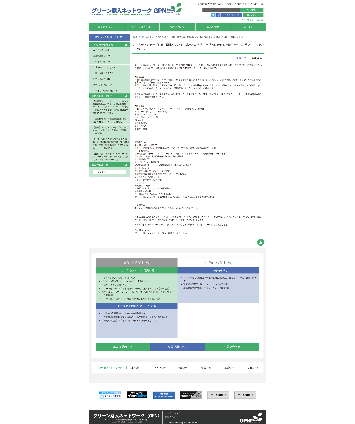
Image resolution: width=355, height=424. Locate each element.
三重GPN (229, 367)
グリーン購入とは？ (142, 27)
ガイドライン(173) (101, 50)
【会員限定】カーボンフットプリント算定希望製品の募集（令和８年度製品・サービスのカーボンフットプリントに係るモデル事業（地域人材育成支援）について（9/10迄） (110, 107)
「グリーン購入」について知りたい (118, 278)
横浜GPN (206, 367)
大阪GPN (253, 367)
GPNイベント (242, 58)
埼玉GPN (182, 367)
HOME (134, 37)
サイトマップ (247, 20)
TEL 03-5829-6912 (118, 422)
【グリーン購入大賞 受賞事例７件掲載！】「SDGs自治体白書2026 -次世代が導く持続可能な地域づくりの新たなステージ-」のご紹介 (111, 143)
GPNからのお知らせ (146, 37)
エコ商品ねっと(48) (102, 56)
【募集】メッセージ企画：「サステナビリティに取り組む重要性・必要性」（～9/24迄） (110, 130)
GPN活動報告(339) (102, 79)
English (260, 20)
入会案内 (248, 27)
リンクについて (172, 413)
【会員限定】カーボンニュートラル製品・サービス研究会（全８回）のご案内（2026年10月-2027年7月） (110, 156)
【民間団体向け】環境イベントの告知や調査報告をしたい (129, 320)
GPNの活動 (213, 27)
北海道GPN (137, 367)
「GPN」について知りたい (114, 285)
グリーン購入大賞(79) (103, 73)
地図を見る (170, 417)
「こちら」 (171, 208)
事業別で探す (133, 262)
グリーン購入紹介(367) (103, 85)
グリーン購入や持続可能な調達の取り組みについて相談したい (131, 298)
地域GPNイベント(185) (104, 67)
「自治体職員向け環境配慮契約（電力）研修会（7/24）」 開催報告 (109, 120)
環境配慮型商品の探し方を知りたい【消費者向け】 (207, 288)
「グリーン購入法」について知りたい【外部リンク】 (127, 281)
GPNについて (177, 27)
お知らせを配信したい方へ (110, 37)
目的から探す (215, 262)
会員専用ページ (231, 15)
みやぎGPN (160, 367)
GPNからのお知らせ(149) (105, 90)
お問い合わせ (253, 15)
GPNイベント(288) (102, 61)
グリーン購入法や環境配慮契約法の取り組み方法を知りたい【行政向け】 (136, 288)
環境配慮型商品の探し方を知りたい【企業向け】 (206, 284)
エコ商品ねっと (106, 27)
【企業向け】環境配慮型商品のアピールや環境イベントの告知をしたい (135, 317)
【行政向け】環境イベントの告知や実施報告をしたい (127, 313)
